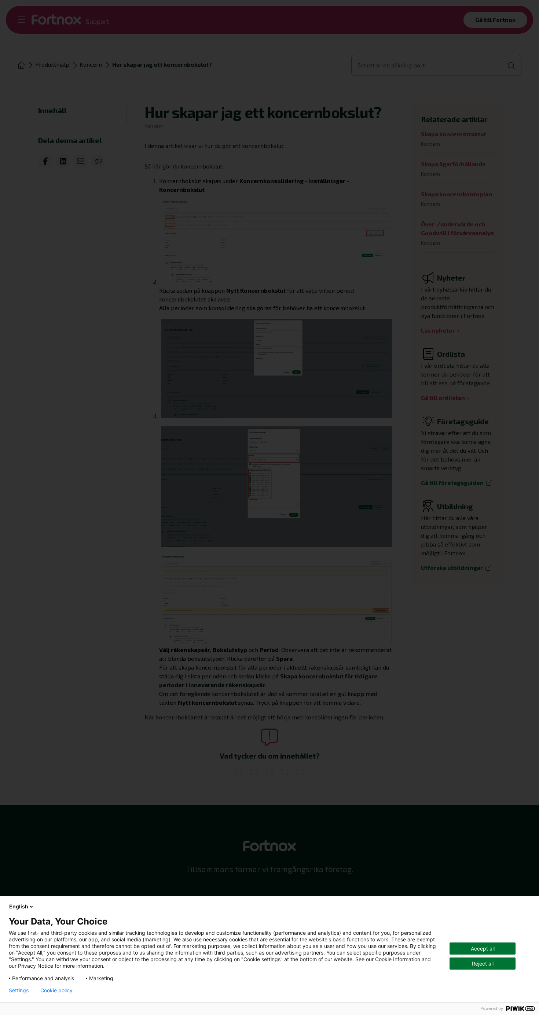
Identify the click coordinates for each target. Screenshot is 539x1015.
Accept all (483, 948)
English (18, 906)
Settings (19, 990)
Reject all (483, 963)
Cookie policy (56, 990)
